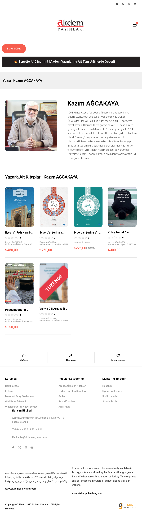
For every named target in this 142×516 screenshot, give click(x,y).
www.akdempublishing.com (21, 488)
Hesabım (71, 360)
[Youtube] (135, 4)
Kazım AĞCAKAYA (13, 242)
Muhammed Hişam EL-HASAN (19, 244)
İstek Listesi (118, 360)
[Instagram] (129, 4)
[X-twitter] (123, 4)
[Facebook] (117, 4)
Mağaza (24, 360)
